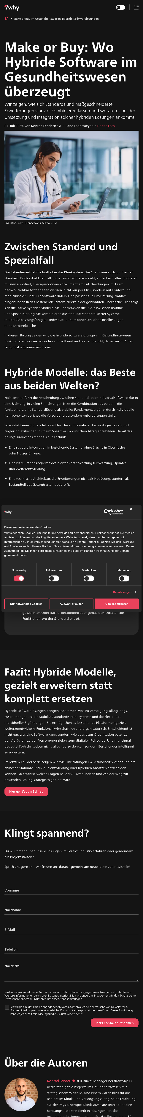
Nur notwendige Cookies (26, 603)
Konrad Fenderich (61, 1080)
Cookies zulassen (116, 603)
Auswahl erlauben (71, 603)
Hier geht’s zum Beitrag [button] (26, 791)
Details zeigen (122, 592)
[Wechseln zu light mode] (120, 7)
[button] (136, 7)
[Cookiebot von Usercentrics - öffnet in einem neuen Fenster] (106, 512)
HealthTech (106, 125)
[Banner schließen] (134, 512)
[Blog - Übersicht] (6, 18)
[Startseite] (11, 7)
